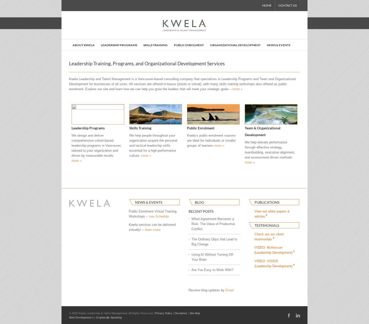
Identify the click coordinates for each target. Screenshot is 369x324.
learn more (152, 230)
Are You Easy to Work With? (212, 270)
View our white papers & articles (272, 213)
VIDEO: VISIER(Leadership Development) (274, 263)
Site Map (195, 313)
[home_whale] (213, 106)
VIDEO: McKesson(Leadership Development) (274, 250)
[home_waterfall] (271, 106)
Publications (267, 202)
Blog (199, 202)
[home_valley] (156, 106)
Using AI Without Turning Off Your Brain (212, 257)
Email (229, 290)
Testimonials (267, 225)
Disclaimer (180, 313)
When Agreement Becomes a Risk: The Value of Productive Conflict (213, 224)
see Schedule (159, 216)
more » (237, 89)
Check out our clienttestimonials (269, 236)
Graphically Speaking (109, 317)
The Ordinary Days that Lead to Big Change (214, 241)
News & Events (148, 202)
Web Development (80, 317)
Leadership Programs (88, 128)
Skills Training (140, 128)
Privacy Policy (163, 313)
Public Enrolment (200, 128)
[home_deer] (98, 106)
